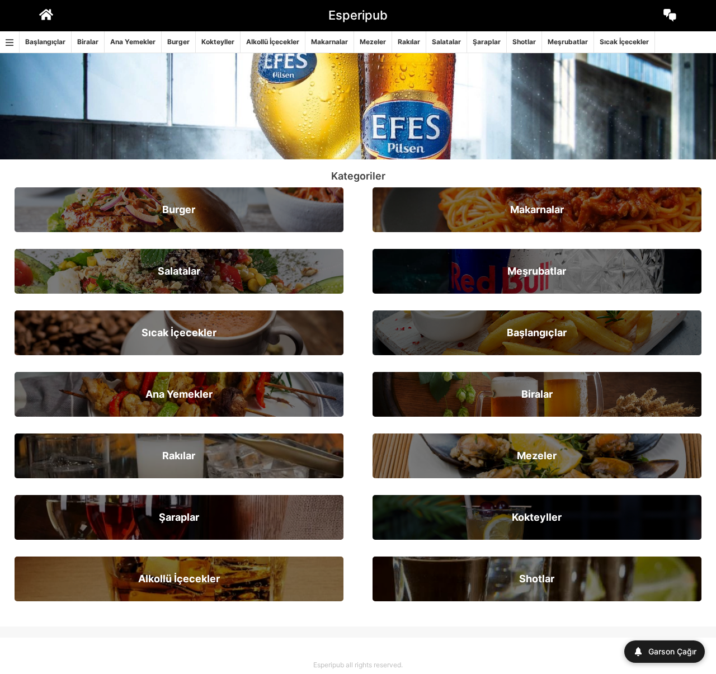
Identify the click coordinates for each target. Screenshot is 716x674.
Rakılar (409, 41)
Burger (178, 41)
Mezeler (373, 41)
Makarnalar (329, 41)
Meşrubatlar (568, 41)
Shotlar (524, 41)
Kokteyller (217, 41)
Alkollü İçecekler (272, 41)
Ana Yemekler (133, 41)
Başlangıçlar (45, 41)
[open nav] (10, 42)
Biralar (87, 41)
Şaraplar (487, 41)
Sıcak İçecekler (624, 41)
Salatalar (446, 41)
